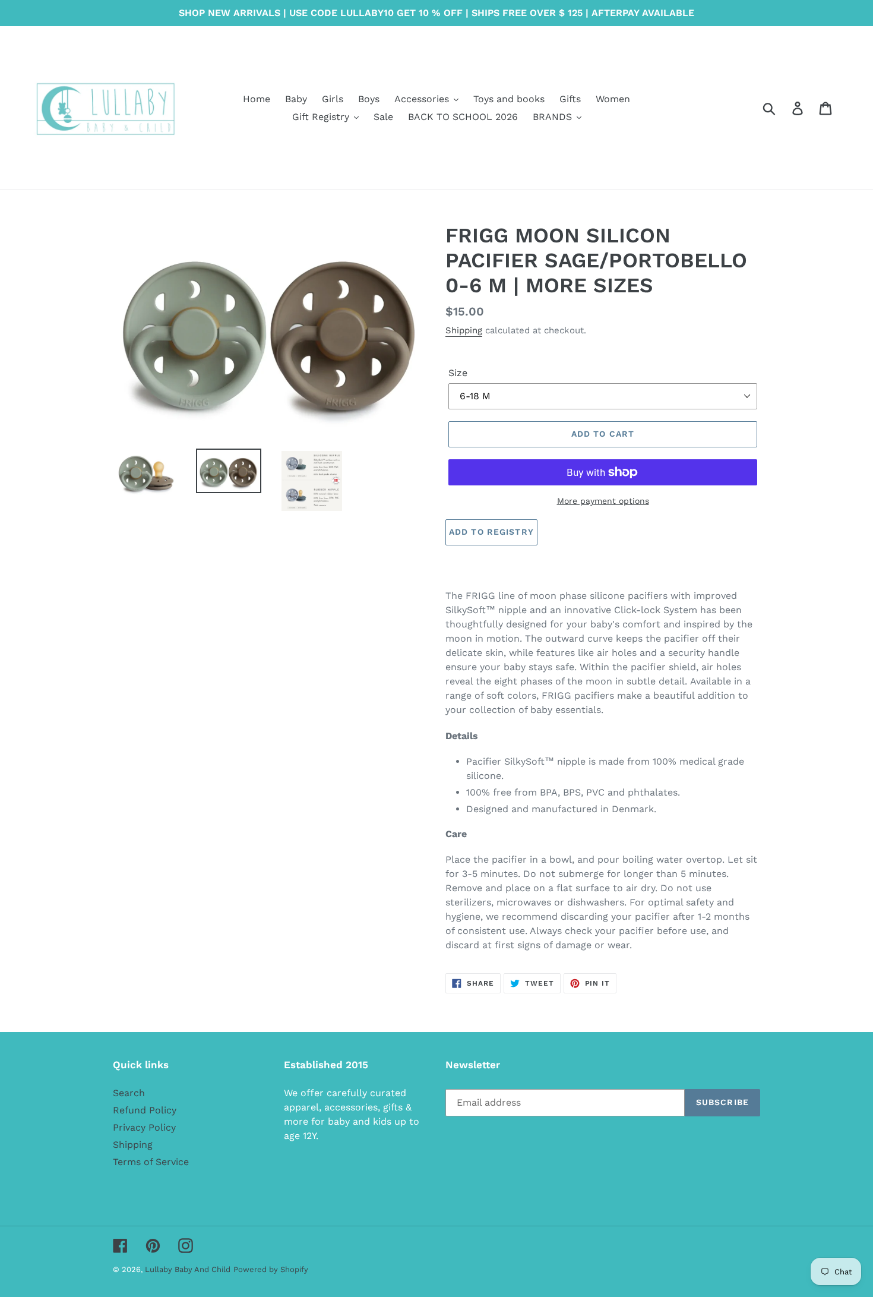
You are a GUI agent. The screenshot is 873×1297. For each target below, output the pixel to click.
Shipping (463, 330)
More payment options (603, 501)
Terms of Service (151, 1161)
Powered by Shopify (270, 1269)
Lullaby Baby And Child (187, 1269)
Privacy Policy (144, 1127)
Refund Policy (144, 1110)
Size (457, 372)
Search (129, 1093)
